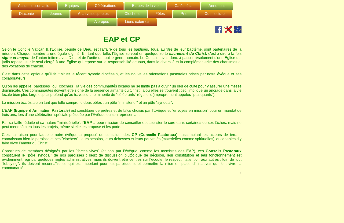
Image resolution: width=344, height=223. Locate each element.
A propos (101, 22)
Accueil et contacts (33, 6)
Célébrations (105, 6)
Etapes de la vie (145, 6)
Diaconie (26, 14)
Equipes (72, 6)
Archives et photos (93, 14)
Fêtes (160, 14)
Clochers (131, 14)
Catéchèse (184, 6)
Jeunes (56, 14)
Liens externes (137, 22)
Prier (185, 14)
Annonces (217, 6)
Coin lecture (215, 14)
